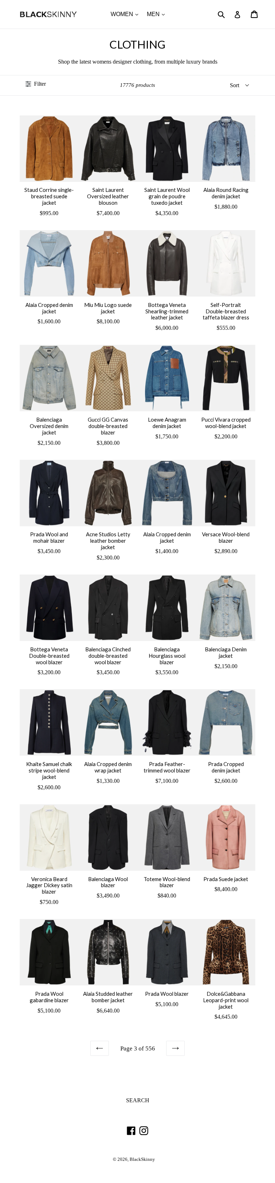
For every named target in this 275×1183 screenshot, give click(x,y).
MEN (157, 14)
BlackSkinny (142, 1159)
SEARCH (137, 1100)
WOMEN (126, 14)
